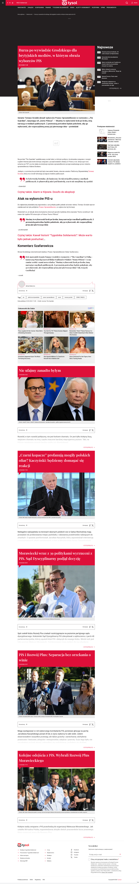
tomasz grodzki (68, 297)
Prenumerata (111, 8)
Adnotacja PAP (24, 861)
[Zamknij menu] (2, 3)
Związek (30, 8)
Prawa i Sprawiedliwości (47, 207)
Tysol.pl (119, 880)
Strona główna (21, 14)
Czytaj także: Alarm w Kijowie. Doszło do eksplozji (46, 192)
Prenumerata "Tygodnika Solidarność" (29, 853)
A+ (10, 3)
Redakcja (49, 855)
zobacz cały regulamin (107, 872)
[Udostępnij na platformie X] (93, 291)
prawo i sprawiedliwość (48, 297)
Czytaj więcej (114, 88)
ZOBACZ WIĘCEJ (80, 297)
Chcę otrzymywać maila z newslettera (105, 859)
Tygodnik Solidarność (61, 8)
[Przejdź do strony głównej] (67, 3)
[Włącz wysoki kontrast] (12, 3)
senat (59, 297)
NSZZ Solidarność (22, 3)
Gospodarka (39, 8)
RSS (44, 880)
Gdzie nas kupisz (24, 855)
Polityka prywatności (23, 880)
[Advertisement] (69, 31)
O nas (48, 850)
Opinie (103, 8)
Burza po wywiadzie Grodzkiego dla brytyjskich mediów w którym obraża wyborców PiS (54, 14)
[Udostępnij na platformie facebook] (90, 291)
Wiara (72, 8)
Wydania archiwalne (25, 858)
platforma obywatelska (33, 297)
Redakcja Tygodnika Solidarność (28, 850)
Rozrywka (95, 8)
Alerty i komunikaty (83, 8)
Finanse (48, 8)
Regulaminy (38, 880)
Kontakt (49, 858)
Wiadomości (22, 8)
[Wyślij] (120, 854)
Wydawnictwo (50, 853)
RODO (31, 880)
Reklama (49, 861)
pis (23, 297)
